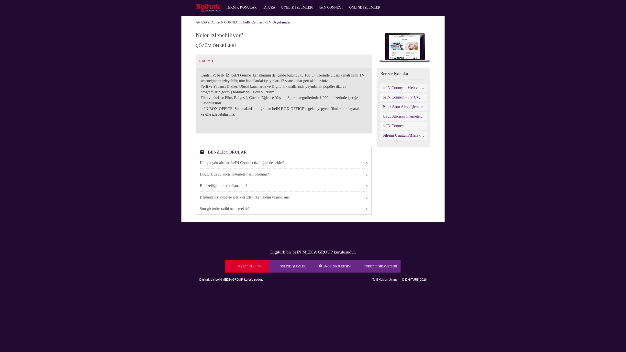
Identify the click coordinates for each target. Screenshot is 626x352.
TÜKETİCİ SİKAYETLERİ (380, 266)
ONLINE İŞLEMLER (364, 7)
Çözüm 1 (206, 61)
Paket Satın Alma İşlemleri (403, 107)
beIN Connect (393, 126)
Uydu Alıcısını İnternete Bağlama (403, 116)
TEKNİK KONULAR (241, 7)
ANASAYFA (204, 22)
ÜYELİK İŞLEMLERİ (297, 7)
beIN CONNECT (331, 7)
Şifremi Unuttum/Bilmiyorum (403, 135)
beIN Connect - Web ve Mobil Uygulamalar (403, 88)
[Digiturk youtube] (301, 234)
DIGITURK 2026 (416, 279)
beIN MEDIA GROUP (229, 279)
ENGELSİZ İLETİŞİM (337, 266)
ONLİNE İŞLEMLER (293, 266)
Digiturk (204, 279)
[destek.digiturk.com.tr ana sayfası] (208, 8)
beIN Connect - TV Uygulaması (266, 22)
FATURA (268, 7)
